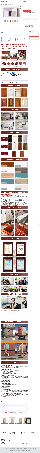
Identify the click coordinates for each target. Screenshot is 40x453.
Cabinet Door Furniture (28, 443)
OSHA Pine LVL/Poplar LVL (3, 433)
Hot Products (5, 448)
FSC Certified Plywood (32, 432)
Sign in (38, 1)
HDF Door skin (31, 433)
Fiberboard (5, 440)
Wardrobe (2, 440)
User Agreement (23, 450)
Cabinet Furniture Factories (16, 443)
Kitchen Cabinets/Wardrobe (3, 432)
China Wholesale (17, 448)
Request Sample (33, 12)
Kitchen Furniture (9, 440)
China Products (7, 448)
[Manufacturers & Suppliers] (4, 1)
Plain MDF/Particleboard (22, 433)
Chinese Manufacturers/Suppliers (12, 448)
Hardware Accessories (22, 434)
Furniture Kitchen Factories (22, 443)
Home (1, 4)
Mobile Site (33, 448)
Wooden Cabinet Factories (3, 443)
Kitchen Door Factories (10, 443)
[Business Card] (38, 33)
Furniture (3, 4)
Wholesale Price (21, 448)
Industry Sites (24, 448)
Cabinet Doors (11, 4)
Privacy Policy (29, 450)
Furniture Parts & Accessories (7, 4)
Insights (35, 448)
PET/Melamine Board (22, 432)
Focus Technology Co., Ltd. (16, 450)
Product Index (31, 448)
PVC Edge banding (2, 434)
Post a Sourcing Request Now (18, 412)
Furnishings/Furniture (12, 432)
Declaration (26, 450)
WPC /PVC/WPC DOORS (12, 434)
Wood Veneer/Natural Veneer (13, 433)
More (1, 446)
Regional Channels (27, 448)
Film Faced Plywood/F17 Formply (33, 434)
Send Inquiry (34, 36)
